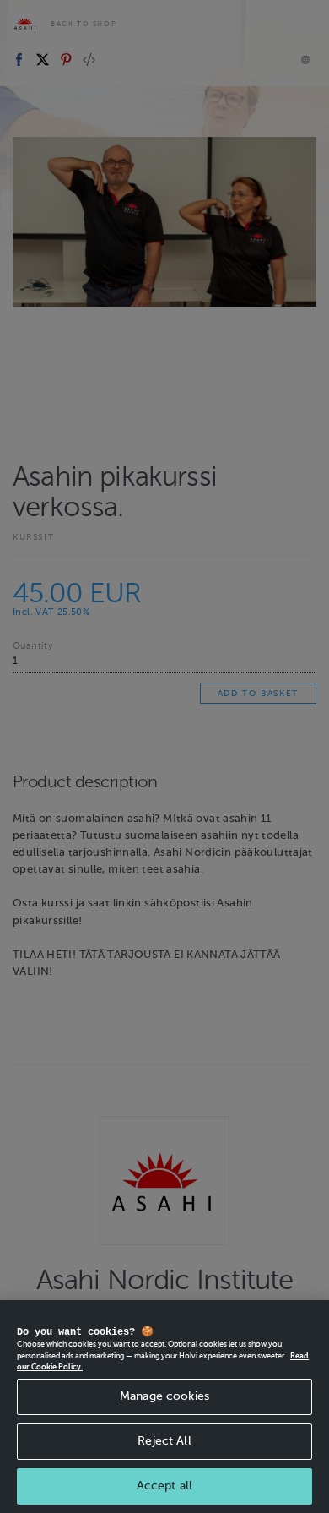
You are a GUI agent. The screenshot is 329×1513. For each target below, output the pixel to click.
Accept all (164, 1485)
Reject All (164, 1440)
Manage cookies (164, 1396)
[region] (164, 1406)
